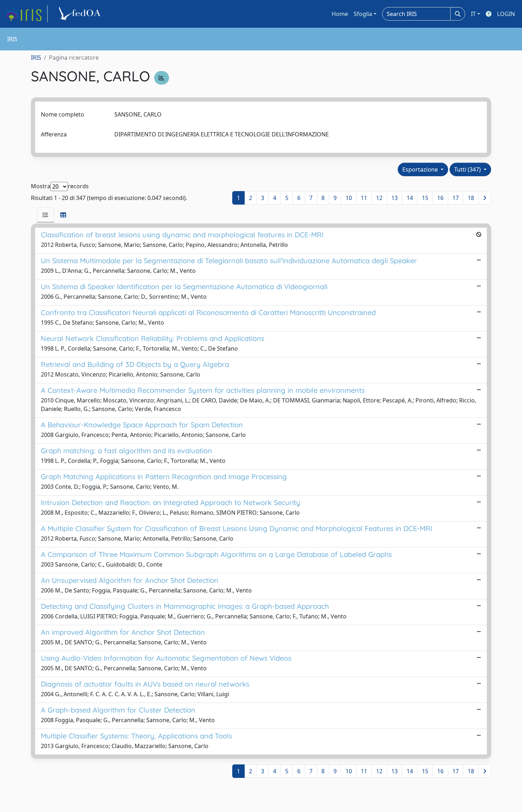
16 (440, 198)
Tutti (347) (468, 169)
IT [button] (473, 14)
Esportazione (420, 169)
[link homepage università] (81, 13)
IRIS (36, 57)
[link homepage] (26, 13)
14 (410, 198)
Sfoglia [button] (363, 14)
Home (340, 14)
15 (425, 198)
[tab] (45, 214)
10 (349, 198)
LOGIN (506, 14)
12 (379, 198)
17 (455, 198)
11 (364, 198)
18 (471, 198)
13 (394, 198)
